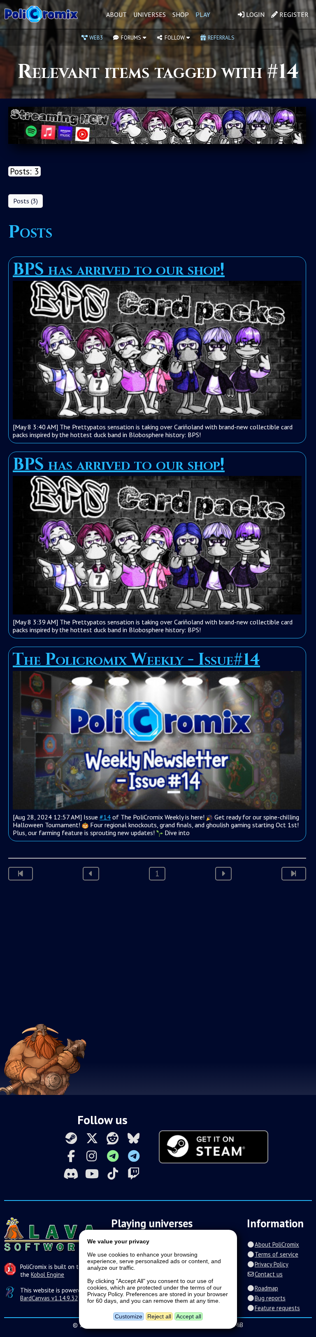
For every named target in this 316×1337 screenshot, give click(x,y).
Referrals (220, 37)
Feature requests (277, 1308)
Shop (180, 14)
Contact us (268, 1274)
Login (254, 14)
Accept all (188, 1316)
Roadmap (266, 1288)
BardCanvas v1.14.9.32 (49, 1298)
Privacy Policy (271, 1264)
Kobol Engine (47, 1274)
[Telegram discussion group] (133, 1156)
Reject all (159, 1316)
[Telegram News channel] (113, 1156)
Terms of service (276, 1254)
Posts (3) (25, 201)
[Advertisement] (158, 954)
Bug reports (270, 1298)
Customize (128, 1316)
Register (293, 14)
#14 (105, 817)
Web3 (95, 37)
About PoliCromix (277, 1244)
